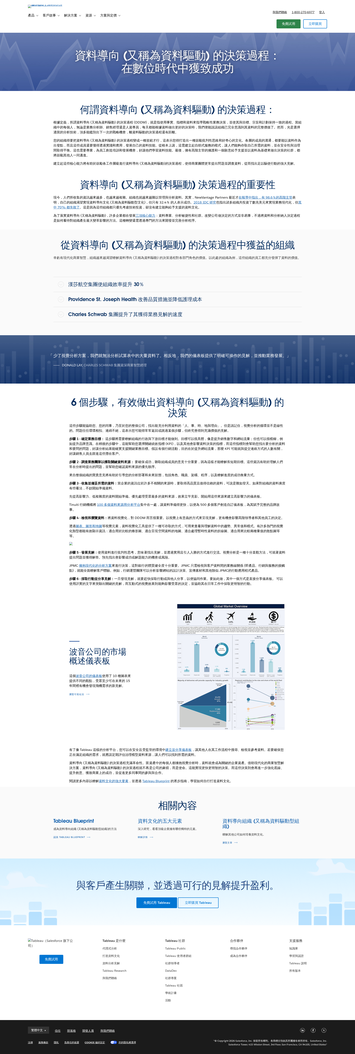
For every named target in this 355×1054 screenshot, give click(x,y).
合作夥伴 (236, 941)
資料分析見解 (111, 963)
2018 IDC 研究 (205, 202)
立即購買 (315, 24)
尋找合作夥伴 (238, 948)
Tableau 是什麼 (114, 941)
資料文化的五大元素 (160, 821)
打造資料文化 (111, 956)
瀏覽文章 (227, 842)
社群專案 (171, 978)
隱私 (56, 1042)
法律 (30, 1042)
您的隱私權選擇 (127, 1042)
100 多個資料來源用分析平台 (118, 505)
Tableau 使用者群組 (178, 956)
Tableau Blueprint (155, 781)
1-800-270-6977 (303, 12)
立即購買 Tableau (198, 902)
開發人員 (88, 1031)
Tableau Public (175, 948)
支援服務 (295, 941)
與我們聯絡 (280, 12)
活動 (168, 1000)
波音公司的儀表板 (89, 676)
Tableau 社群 (175, 941)
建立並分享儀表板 (178, 750)
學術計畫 (171, 993)
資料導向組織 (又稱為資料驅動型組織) (260, 823)
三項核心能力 (145, 215)
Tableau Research (115, 971)
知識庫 (293, 948)
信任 (58, 1031)
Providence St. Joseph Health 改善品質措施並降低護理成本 (135, 299)
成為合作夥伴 (238, 956)
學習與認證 (296, 956)
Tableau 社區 (174, 985)
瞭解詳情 (143, 837)
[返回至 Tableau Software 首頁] (45, 4)
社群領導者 (172, 963)
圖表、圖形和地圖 (89, 526)
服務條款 (43, 1042)
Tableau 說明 (298, 963)
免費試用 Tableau (156, 902)
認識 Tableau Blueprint (69, 837)
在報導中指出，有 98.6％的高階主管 (265, 197)
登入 (322, 12)
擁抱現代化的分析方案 (95, 565)
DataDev (171, 971)
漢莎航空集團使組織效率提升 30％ (106, 284)
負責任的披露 (71, 1042)
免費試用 (288, 24)
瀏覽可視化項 (76, 694)
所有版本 (295, 971)
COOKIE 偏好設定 (95, 1042)
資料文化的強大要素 (113, 781)
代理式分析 (110, 948)
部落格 (71, 1031)
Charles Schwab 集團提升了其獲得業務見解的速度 (125, 314)
